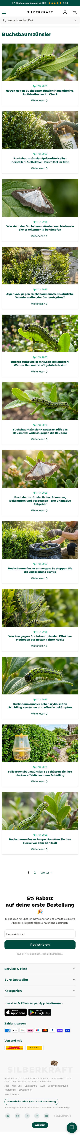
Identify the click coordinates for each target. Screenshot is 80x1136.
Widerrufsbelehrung (58, 1086)
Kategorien (13, 991)
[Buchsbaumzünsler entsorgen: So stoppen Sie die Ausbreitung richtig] (40, 540)
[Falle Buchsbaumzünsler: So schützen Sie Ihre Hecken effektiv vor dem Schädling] (40, 743)
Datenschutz (31, 1086)
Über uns (17, 1086)
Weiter (45, 872)
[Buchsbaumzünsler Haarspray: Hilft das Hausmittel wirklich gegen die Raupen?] (40, 401)
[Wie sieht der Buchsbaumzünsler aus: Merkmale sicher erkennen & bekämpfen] (40, 198)
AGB (42, 1086)
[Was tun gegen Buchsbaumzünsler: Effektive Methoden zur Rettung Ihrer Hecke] (40, 608)
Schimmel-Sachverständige (56, 1107)
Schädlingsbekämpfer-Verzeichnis (21, 1107)
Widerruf (40, 1125)
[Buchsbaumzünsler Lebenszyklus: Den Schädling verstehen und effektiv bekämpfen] (40, 675)
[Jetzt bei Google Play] (39, 1012)
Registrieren (40, 944)
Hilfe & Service (11, 1094)
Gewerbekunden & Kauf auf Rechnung (31, 1101)
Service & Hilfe (15, 969)
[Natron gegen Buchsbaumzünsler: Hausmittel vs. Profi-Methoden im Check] (40, 62)
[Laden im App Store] (15, 1012)
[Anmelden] (65, 12)
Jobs (6, 1086)
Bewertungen (25, 1090)
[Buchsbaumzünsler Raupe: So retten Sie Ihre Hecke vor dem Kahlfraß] (40, 811)
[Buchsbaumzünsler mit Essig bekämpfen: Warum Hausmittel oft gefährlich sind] (40, 333)
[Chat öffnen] (72, 1127)
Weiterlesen (38, 100)
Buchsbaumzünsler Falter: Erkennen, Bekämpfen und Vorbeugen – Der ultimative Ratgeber (40, 501)
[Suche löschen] (75, 20)
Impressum (10, 1090)
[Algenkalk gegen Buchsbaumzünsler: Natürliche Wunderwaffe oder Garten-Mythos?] (40, 265)
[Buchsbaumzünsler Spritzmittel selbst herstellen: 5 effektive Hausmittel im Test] (40, 130)
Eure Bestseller (16, 979)
